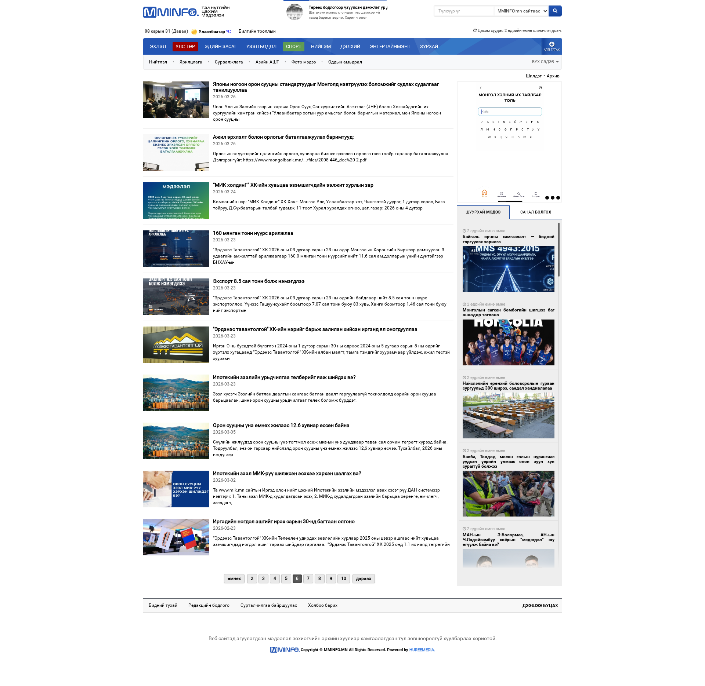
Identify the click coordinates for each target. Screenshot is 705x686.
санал (535, 212)
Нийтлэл (158, 62)
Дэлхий (350, 46)
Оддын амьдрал (345, 62)
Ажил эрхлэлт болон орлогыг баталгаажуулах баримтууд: (283, 137)
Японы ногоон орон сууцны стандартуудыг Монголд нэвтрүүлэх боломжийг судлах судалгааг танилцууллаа (326, 86)
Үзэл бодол (261, 46)
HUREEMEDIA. (422, 649)
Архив (553, 76)
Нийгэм (321, 46)
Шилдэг (534, 76)
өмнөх (234, 578)
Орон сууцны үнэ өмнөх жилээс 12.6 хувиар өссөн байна (281, 425)
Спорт (293, 46)
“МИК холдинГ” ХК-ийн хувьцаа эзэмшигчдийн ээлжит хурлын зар (293, 185)
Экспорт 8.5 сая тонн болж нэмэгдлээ (259, 281)
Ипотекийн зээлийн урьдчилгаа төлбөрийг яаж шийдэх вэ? (284, 377)
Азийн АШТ (267, 62)
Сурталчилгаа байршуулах (269, 605)
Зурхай (429, 46)
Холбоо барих (322, 605)
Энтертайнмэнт (390, 46)
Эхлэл (158, 46)
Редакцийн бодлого (208, 605)
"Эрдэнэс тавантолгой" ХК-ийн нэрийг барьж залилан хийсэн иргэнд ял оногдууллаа (315, 329)
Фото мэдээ (304, 62)
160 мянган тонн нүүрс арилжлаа (253, 233)
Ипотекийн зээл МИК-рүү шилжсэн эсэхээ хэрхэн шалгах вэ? (287, 473)
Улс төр (185, 46)
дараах (363, 578)
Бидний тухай (163, 605)
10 (343, 578)
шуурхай (483, 212)
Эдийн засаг (221, 46)
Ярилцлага (191, 62)
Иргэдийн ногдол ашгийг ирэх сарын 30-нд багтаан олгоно (284, 521)
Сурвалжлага (229, 62)
